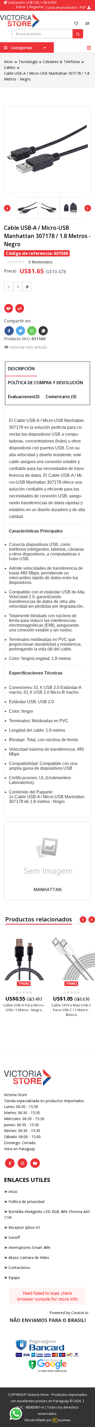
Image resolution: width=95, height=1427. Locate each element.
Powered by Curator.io (68, 1312)
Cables (9, 67)
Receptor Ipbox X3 (24, 1227)
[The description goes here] (26, 208)
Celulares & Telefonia (61, 61)
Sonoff (14, 1237)
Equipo (14, 1277)
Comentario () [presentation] (61, 396)
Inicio (8, 61)
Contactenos (19, 1267)
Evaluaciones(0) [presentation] (24, 396)
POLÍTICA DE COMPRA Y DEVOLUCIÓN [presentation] (45, 383)
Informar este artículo (28, 347)
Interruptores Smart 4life (29, 1247)
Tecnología (27, 61)
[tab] (21, 369)
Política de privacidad (26, 1201)
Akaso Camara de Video (28, 1257)
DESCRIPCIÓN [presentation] (21, 369)
